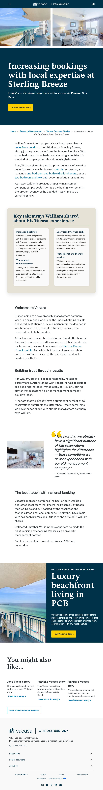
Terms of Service (82, 774)
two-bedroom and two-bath (31, 177)
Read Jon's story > (17, 696)
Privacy (61, 774)
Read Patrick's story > (49, 699)
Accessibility (41, 778)
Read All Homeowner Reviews (24, 710)
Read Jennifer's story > (80, 700)
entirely (59, 169)
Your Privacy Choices (55, 778)
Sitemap (43, 774)
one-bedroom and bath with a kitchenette (52, 173)
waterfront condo (25, 147)
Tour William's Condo (20, 108)
